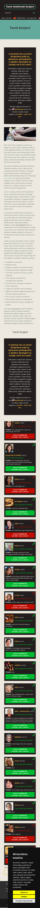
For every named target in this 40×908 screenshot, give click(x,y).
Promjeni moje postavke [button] (24, 901)
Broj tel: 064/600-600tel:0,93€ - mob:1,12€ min (20, 433)
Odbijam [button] (24, 896)
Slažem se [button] (24, 892)
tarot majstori (8, 178)
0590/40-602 (24, 18)
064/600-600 (19, 109)
